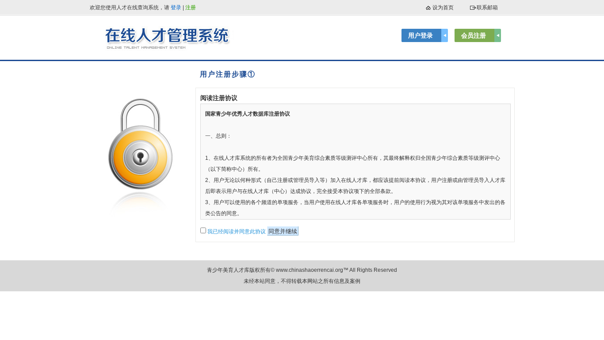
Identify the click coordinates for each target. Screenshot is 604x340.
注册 (190, 7)
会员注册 (473, 35)
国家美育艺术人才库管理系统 (169, 37)
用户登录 (420, 35)
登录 (176, 7)
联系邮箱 (487, 7)
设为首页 (443, 7)
